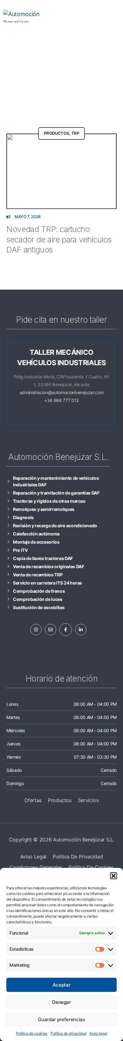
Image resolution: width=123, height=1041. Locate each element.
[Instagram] (43, 34)
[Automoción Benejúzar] (26, 16)
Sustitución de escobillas (38, 607)
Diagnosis (23, 517)
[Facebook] (55, 34)
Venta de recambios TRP (37, 574)
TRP (75, 133)
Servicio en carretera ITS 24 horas (47, 583)
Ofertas (33, 800)
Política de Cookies (90, 867)
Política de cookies (31, 1033)
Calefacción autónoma (36, 533)
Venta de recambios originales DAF (48, 566)
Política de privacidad (68, 1033)
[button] (113, 876)
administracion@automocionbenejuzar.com (62, 392)
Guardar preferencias (61, 1019)
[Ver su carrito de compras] (85, 16)
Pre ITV (20, 550)
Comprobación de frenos (39, 591)
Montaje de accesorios (36, 542)
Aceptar (62, 985)
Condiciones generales (35, 867)
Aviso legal (98, 1033)
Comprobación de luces (37, 599)
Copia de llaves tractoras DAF (43, 558)
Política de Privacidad (78, 856)
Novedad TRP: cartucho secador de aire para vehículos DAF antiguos (59, 239)
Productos (56, 133)
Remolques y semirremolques (43, 509)
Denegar (61, 1002)
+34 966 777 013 (61, 400)
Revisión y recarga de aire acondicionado (55, 525)
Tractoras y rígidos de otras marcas (49, 501)
